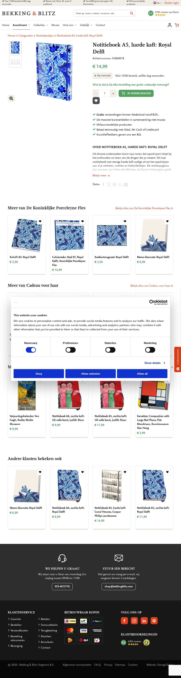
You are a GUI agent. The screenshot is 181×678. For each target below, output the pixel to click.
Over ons (68, 25)
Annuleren (47, 642)
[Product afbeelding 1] (15, 47)
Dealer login (171, 2)
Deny (39, 373)
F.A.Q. (97, 664)
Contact (100, 25)
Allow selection (90, 373)
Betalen (45, 619)
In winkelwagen (139, 93)
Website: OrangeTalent (159, 664)
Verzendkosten (19, 630)
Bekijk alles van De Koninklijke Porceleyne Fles (143, 208)
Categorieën (26, 35)
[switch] (71, 350)
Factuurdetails (49, 624)
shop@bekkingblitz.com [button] (119, 586)
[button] (177, 25)
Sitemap (120, 664)
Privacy (108, 664)
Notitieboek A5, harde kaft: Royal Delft (79, 35)
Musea (55, 25)
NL (157, 3)
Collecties (39, 25)
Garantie (16, 619)
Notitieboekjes (45, 35)
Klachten (46, 636)
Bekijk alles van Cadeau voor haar (150, 285)
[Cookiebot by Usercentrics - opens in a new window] (151, 302)
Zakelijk (85, 25)
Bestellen (16, 624)
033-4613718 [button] (62, 586)
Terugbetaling (49, 630)
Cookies (133, 664)
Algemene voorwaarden (77, 664)
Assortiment (21, 25)
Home (5, 25)
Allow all (142, 373)
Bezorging (16, 645)
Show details (152, 362)
